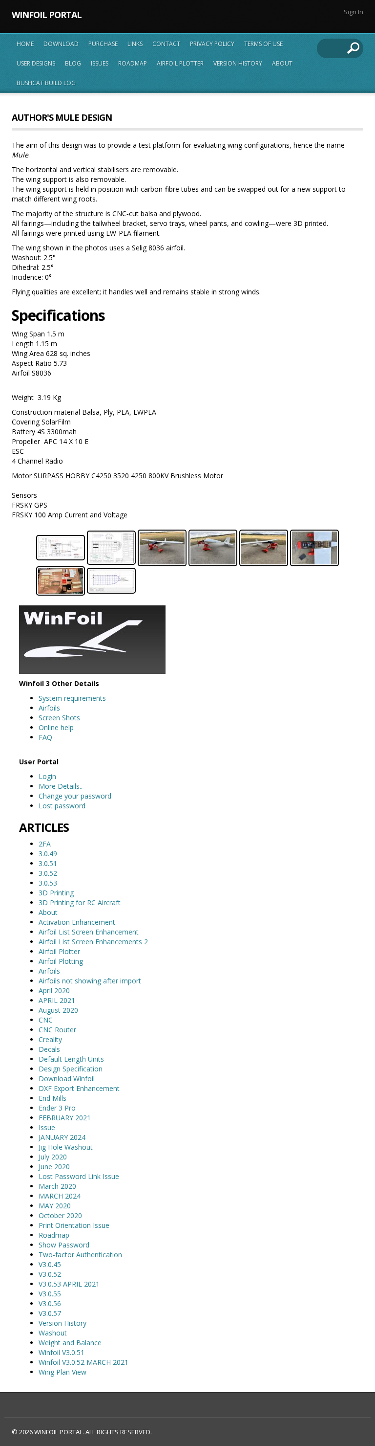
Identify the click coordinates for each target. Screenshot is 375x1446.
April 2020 (54, 990)
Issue (47, 1127)
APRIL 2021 (57, 1000)
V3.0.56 (50, 1303)
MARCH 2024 (60, 1196)
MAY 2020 (55, 1205)
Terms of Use (263, 44)
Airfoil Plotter (180, 63)
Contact (166, 44)
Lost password (62, 805)
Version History (237, 63)
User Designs (36, 63)
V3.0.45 (50, 1264)
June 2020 (54, 1166)
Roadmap (132, 63)
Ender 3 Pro (57, 1107)
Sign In (353, 11)
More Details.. (61, 786)
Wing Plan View (62, 1372)
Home (25, 44)
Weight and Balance (70, 1342)
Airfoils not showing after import (90, 980)
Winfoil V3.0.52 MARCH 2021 (83, 1362)
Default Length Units (71, 1059)
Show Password (64, 1244)
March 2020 (57, 1186)
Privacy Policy (212, 44)
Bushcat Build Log (46, 83)
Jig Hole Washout (66, 1147)
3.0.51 (48, 863)
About (282, 63)
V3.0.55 (50, 1293)
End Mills (52, 1098)
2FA (45, 843)
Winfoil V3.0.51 (61, 1352)
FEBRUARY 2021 (65, 1117)
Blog (73, 63)
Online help (56, 727)
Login (47, 776)
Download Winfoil (67, 1078)
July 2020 (53, 1156)
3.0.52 (48, 873)
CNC (46, 1019)
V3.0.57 (50, 1313)
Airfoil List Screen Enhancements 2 (93, 941)
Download (61, 44)
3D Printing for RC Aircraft (80, 902)
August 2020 (58, 1010)
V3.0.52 (50, 1274)
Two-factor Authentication (80, 1254)
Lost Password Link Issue (79, 1176)
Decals (49, 1049)
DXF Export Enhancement (79, 1088)
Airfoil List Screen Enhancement (89, 931)
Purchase (103, 44)
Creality (50, 1039)
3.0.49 (48, 853)
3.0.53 (48, 883)
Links (135, 44)
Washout (53, 1332)
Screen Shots (59, 717)
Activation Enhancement (77, 922)
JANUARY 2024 (62, 1137)
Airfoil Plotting (61, 961)
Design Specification (71, 1068)
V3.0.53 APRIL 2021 (69, 1284)
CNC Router (57, 1029)
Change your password (75, 796)
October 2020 (60, 1215)
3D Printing (56, 892)
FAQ (45, 737)
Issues (99, 63)
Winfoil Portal (47, 15)
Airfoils (49, 707)
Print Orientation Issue (74, 1225)
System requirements (72, 698)
